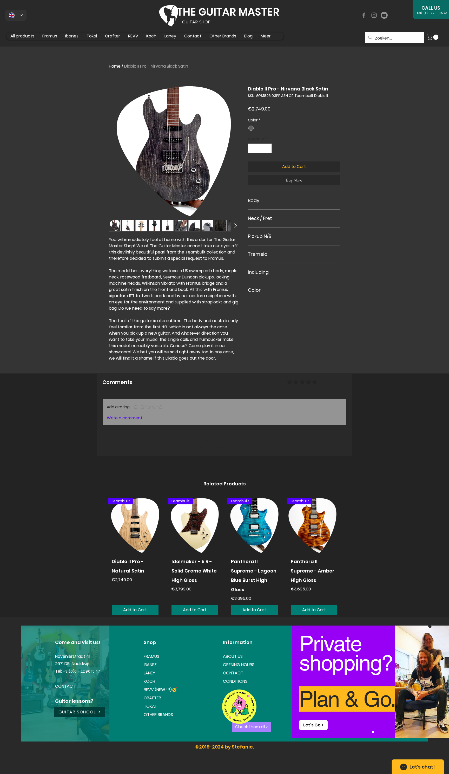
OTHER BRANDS (158, 715)
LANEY (149, 673)
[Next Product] (349, 525)
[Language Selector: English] (16, 15)
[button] (433, 37)
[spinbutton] (260, 148)
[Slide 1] (373, 732)
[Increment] (268, 148)
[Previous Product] (100, 525)
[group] (224, 558)
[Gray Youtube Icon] (384, 15)
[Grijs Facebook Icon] (363, 15)
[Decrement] (252, 148)
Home (115, 66)
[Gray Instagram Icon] (374, 15)
